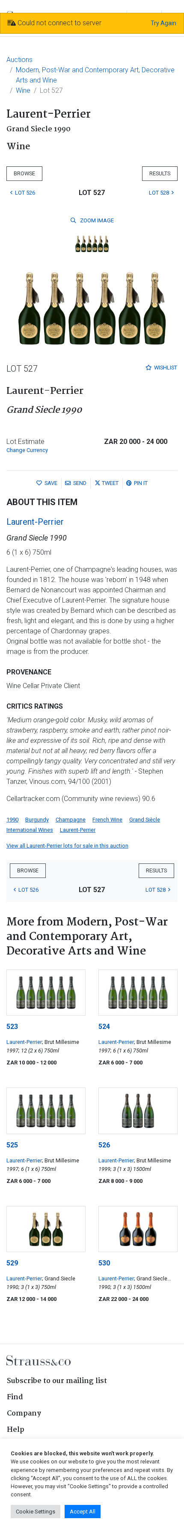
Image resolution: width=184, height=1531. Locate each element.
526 (104, 1145)
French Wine (107, 819)
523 (12, 1027)
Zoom (96, 220)
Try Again (163, 23)
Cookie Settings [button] (35, 1511)
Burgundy (37, 819)
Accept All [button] (82, 1511)
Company (24, 1413)
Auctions (19, 60)
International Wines (29, 830)
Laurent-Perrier (35, 522)
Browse (24, 173)
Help (15, 1430)
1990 (12, 819)
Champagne (71, 819)
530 (104, 1263)
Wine (23, 90)
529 (12, 1263)
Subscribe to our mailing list (57, 1381)
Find (15, 1397)
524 (104, 1027)
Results (159, 173)
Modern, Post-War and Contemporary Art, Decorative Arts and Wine (95, 75)
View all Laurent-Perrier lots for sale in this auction (67, 845)
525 (12, 1145)
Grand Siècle (144, 819)
